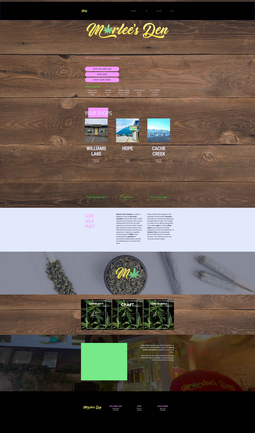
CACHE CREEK (159, 10)
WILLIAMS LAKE (133, 10)
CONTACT (172, 10)
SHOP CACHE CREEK (102, 80)
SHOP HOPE (102, 74)
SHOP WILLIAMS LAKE (102, 69)
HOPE (146, 10)
